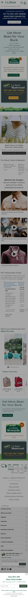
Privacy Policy (13, 595)
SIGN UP (23, 586)
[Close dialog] (26, 574)
